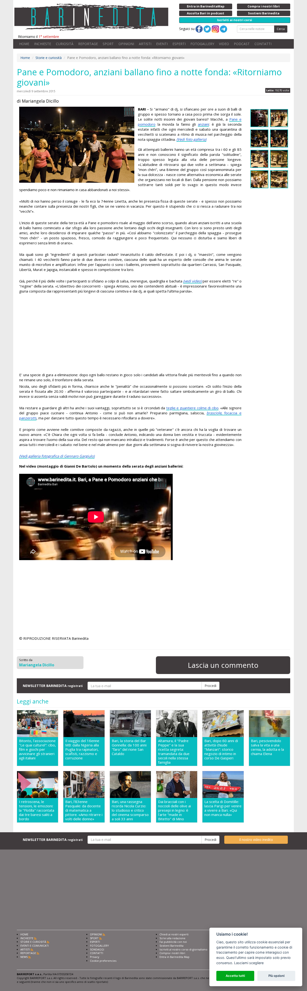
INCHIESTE (42, 43)
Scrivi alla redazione (172, 938)
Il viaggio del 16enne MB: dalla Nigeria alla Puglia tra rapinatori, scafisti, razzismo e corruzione (82, 749)
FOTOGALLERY (202, 43)
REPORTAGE (88, 43)
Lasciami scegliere (249, 963)
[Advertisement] (130, 333)
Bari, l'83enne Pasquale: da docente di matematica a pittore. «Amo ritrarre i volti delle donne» (83, 810)
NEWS (24, 957)
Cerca (281, 29)
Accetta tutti (235, 976)
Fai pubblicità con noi (173, 942)
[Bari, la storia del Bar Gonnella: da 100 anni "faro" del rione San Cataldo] (130, 723)
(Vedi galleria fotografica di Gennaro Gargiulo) (56, 456)
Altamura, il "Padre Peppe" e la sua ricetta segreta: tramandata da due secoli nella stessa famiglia (173, 751)
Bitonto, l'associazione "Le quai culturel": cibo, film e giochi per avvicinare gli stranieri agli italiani (37, 749)
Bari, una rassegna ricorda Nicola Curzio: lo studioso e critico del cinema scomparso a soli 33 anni (130, 810)
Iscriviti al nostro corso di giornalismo (183, 949)
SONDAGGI (97, 949)
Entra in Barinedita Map (174, 957)
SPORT (108, 43)
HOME (24, 43)
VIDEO (224, 43)
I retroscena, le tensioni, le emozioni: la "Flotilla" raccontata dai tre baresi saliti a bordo (36, 810)
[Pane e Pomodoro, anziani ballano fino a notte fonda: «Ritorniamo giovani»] (76, 145)
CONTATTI (263, 43)
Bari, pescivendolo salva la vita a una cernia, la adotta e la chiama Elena (267, 747)
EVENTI (162, 43)
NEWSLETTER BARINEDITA (53, 685)
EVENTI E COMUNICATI (34, 945)
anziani (203, 124)
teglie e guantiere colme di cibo (192, 407)
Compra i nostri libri (172, 953)
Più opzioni (276, 976)
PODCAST (242, 43)
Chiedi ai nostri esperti (174, 934)
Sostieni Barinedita (171, 945)
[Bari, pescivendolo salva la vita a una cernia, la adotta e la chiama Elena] (269, 723)
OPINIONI (126, 43)
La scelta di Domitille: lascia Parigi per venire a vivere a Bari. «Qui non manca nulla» (223, 808)
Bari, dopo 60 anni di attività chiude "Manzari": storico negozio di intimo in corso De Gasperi (221, 749)
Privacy (94, 957)
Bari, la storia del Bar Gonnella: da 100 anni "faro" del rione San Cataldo (129, 747)
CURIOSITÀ (64, 43)
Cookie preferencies (103, 960)
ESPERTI (179, 43)
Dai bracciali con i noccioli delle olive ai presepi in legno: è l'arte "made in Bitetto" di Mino (174, 810)
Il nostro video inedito (256, 839)
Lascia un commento (223, 665)
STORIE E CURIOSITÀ (33, 942)
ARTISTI (145, 43)
